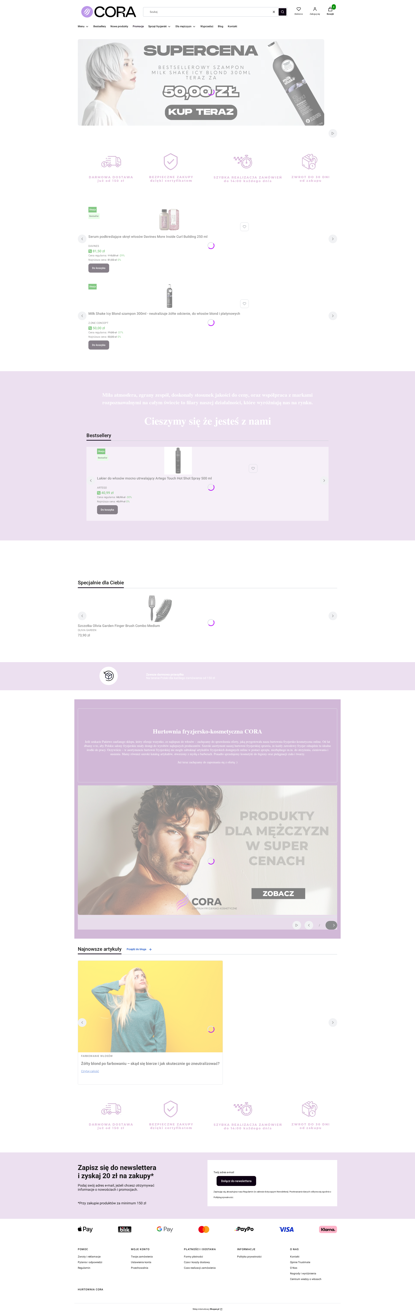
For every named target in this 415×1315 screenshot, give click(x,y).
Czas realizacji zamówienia (200, 1267)
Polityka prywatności (249, 1256)
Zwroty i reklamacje (89, 1256)
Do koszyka (98, 268)
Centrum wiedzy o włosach (305, 1279)
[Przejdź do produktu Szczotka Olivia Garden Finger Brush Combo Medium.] (159, 608)
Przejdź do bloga (136, 949)
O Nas (293, 1267)
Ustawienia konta (141, 1262)
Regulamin (84, 1267)
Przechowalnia (139, 1267)
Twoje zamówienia (142, 1256)
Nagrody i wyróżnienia (303, 1273)
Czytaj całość (90, 1071)
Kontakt (294, 1256)
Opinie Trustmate (300, 1262)
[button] (282, 12)
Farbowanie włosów (97, 1056)
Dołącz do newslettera (236, 1181)
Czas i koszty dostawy (197, 1262)
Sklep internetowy (206, 1309)
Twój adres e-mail (224, 1172)
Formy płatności (193, 1256)
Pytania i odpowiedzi (90, 1262)
